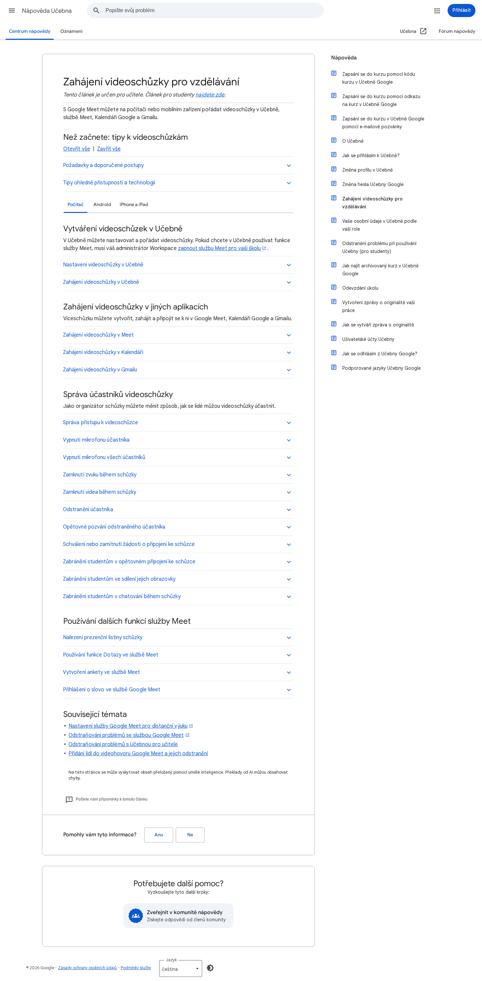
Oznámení (71, 31)
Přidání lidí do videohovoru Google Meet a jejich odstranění (138, 753)
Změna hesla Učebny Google (373, 184)
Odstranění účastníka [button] (88, 509)
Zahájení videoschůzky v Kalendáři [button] (103, 352)
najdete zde (209, 95)
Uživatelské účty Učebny (368, 339)
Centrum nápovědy (29, 31)
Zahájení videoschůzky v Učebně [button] (101, 282)
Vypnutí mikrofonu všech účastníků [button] (104, 457)
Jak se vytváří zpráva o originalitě (378, 325)
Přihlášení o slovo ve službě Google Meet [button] (111, 689)
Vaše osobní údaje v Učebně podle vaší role (379, 225)
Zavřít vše (109, 149)
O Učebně (353, 141)
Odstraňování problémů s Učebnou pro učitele (123, 744)
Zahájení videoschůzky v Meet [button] (98, 335)
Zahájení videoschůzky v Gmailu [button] (100, 369)
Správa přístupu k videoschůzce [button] (100, 422)
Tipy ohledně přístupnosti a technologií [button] (109, 182)
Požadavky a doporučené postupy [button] (103, 165)
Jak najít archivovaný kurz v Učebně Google (380, 270)
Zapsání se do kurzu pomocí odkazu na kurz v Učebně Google (381, 100)
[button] (12, 10)
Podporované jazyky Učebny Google (381, 368)
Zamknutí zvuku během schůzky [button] (99, 474)
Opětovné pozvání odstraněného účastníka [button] (114, 527)
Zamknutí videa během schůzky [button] (99, 492)
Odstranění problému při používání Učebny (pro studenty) (379, 247)
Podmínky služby (136, 967)
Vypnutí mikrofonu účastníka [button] (96, 440)
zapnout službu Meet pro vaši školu (219, 248)
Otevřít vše (76, 149)
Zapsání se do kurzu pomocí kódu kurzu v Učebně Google (378, 78)
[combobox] (214, 10)
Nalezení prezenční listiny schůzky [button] (102, 637)
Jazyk (171, 959)
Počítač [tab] (76, 204)
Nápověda (344, 57)
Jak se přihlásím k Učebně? (371, 155)
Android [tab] (102, 204)
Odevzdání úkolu (360, 288)
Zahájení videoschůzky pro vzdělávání (372, 203)
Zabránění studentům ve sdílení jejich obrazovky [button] (119, 579)
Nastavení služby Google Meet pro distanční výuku (128, 726)
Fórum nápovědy (457, 31)
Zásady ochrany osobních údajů (87, 967)
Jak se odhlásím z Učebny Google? (379, 354)
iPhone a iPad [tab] (134, 204)
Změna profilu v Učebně (367, 170)
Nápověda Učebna (47, 10)
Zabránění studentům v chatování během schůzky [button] (122, 596)
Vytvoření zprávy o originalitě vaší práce (378, 306)
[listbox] (180, 968)
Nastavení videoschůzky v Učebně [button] (103, 264)
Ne (190, 835)
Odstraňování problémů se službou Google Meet (126, 735)
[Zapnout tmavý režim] (210, 968)
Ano (158, 835)
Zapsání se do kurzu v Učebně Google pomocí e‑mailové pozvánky (383, 123)
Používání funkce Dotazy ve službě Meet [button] (110, 655)
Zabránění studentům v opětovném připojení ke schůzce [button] (129, 561)
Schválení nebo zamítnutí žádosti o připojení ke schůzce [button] (129, 544)
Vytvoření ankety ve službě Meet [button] (101, 672)
